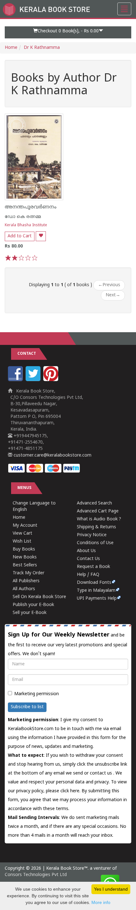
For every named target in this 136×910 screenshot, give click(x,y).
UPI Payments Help (97, 598)
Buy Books (24, 549)
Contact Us (88, 559)
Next (113, 295)
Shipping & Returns (96, 527)
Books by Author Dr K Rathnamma (64, 85)
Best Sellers (25, 565)
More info (100, 902)
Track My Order (28, 573)
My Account (25, 525)
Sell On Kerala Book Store (39, 597)
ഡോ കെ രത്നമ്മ (23, 217)
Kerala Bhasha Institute (26, 225)
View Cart (22, 533)
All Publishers (26, 581)
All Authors (24, 589)
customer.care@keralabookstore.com (51, 455)
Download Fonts (94, 582)
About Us (86, 551)
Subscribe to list (27, 707)
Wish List (22, 541)
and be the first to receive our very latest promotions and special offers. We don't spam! (67, 644)
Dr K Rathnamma (42, 47)
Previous (109, 285)
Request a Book (93, 567)
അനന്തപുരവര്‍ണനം (31, 207)
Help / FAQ (88, 574)
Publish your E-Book (33, 605)
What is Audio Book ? (99, 519)
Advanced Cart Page (98, 511)
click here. (71, 791)
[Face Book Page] (16, 380)
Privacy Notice (92, 535)
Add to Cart (20, 236)
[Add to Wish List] (41, 236)
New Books (25, 557)
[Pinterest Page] (51, 380)
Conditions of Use (95, 543)
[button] (68, 32)
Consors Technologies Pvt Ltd (36, 875)
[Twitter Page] (34, 380)
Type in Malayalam (96, 590)
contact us (101, 773)
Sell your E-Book (29, 613)
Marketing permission (36, 694)
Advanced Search (94, 503)
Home (11, 47)
